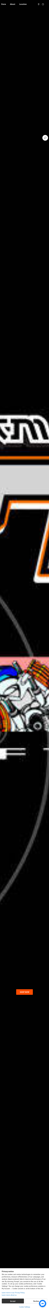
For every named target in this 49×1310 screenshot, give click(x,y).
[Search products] (45, 137)
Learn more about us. (9, 1295)
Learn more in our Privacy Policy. (13, 1293)
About (12, 4)
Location (23, 4)
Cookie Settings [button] (24, 1307)
